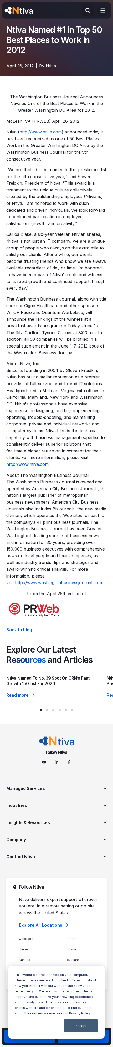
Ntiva (51, 65)
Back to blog (19, 629)
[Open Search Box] (88, 10)
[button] (41, 710)
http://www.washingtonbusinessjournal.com (58, 582)
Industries (16, 805)
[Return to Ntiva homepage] (57, 741)
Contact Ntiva (20, 856)
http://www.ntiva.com (40, 132)
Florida (70, 939)
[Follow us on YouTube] (44, 762)
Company (16, 839)
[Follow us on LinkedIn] (56, 762)
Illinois (24, 949)
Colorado (26, 939)
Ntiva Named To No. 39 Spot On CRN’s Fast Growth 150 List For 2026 (47, 680)
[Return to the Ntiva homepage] (18, 10)
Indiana (70, 949)
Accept (80, 1026)
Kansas (24, 960)
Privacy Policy (79, 1013)
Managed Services (25, 788)
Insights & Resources (28, 822)
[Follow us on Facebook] (69, 762)
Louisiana (72, 960)
